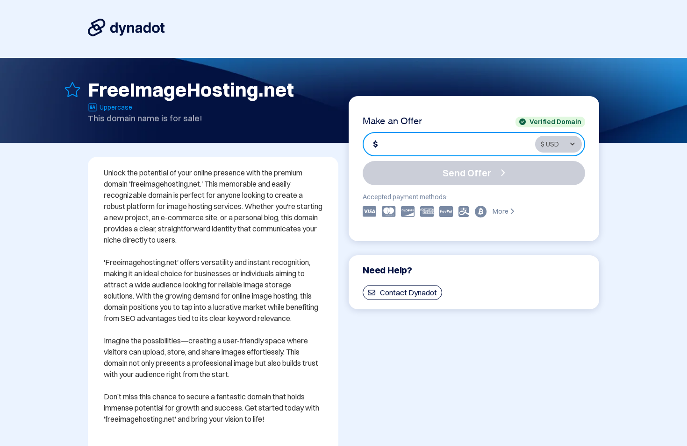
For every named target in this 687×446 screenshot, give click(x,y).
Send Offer (467, 173)
